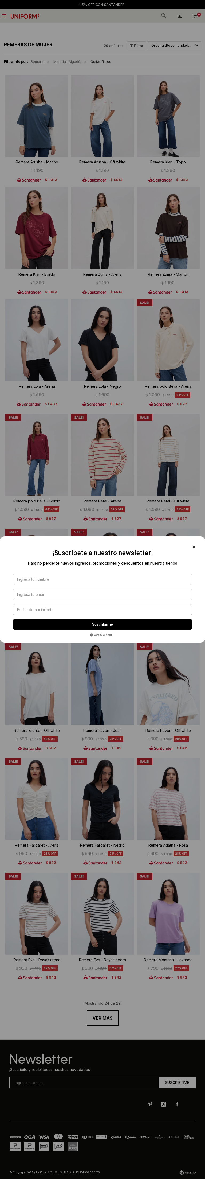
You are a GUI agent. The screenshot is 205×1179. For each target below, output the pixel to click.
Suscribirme (102, 624)
